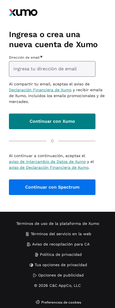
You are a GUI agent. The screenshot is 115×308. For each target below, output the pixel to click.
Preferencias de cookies (61, 302)
